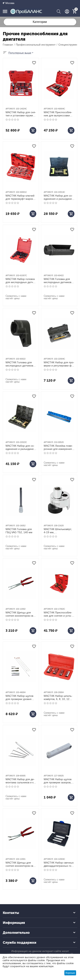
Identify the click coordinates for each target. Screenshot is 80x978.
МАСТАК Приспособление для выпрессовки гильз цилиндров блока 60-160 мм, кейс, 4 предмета (58, 114)
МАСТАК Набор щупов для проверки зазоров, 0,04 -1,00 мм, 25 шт (57, 781)
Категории (40, 21)
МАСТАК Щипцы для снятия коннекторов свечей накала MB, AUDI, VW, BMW (21, 614)
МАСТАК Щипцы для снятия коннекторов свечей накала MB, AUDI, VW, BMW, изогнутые (21, 864)
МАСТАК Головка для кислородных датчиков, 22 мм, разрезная (20, 364)
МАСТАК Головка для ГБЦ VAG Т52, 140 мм (19, 531)
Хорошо (70, 972)
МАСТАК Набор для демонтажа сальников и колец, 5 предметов (21, 781)
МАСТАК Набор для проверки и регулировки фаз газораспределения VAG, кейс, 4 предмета (59, 364)
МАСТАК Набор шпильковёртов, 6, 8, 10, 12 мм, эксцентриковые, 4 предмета (58, 697)
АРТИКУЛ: (10, 109)
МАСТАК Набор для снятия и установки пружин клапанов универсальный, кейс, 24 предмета (21, 114)
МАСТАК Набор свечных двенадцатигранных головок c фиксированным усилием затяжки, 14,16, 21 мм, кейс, (59, 864)
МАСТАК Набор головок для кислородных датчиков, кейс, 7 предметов (20, 280)
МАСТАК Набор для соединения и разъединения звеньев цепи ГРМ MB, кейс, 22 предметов (20, 447)
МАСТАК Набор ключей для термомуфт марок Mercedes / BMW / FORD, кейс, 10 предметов (21, 197)
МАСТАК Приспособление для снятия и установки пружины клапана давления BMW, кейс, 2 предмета (58, 614)
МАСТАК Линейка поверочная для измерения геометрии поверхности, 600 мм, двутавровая (58, 447)
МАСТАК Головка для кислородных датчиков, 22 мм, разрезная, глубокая (58, 280)
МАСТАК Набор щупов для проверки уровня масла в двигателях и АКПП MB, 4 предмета (19, 697)
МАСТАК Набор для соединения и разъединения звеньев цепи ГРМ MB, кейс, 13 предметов (58, 197)
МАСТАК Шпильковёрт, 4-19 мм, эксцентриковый (58, 531)
